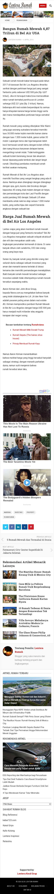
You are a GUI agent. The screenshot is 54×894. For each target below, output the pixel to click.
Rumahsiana (22, 20)
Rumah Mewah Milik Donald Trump (28, 330)
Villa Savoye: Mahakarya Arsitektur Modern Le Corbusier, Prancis (33, 623)
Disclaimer (23, 886)
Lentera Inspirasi (11, 836)
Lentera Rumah (14, 40)
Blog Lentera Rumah (30, 882)
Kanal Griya (8, 825)
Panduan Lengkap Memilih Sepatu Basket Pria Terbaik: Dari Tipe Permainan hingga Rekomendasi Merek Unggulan (25, 730)
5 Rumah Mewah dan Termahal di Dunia (29, 539)
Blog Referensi (10, 814)
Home (7, 20)
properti (30, 512)
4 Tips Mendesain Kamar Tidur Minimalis (21, 793)
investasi (18, 512)
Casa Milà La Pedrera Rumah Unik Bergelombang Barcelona (34, 586)
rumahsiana (9, 517)
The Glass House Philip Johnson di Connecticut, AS (34, 634)
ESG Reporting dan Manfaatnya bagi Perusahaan (25, 775)
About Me (11, 886)
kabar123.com (9, 820)
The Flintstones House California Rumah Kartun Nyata (33, 599)
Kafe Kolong (9, 830)
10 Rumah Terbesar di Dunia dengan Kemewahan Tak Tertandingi (34, 611)
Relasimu (7, 841)
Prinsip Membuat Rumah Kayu (26, 343)
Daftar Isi (27, 890)
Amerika (7, 512)
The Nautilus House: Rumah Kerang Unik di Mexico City (35, 573)
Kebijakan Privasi (38, 886)
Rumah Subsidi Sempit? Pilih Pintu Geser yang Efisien (27, 716)
